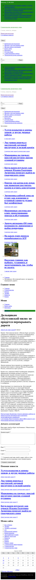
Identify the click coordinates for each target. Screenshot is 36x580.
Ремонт (6, 292)
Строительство (9, 290)
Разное (6, 296)
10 (3, 560)
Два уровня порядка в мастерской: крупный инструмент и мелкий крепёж (18, 9)
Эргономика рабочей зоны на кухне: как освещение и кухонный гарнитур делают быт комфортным (19, 199)
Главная (6, 288)
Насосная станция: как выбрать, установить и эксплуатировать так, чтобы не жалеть (18, 264)
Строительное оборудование (13, 544)
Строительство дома (10, 548)
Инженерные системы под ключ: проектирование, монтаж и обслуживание (17, 213)
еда (5, 530)
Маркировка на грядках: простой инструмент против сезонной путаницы (18, 12)
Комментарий (6, 432)
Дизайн (6, 293)
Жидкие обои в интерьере (12, 47)
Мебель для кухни (10, 536)
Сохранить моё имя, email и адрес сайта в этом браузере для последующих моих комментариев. (16, 458)
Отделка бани (8, 52)
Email (3, 450)
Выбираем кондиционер (12, 44)
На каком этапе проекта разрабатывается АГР (16, 237)
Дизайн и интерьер (10, 528)
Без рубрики (8, 525)
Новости (7, 295)
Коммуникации (9, 533)
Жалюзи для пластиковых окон (14, 45)
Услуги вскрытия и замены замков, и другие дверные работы (18, 132)
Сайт (2, 454)
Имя (3, 447)
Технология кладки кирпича (13, 55)
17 (3, 563)
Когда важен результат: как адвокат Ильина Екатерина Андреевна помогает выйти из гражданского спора (18, 17)
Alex (2, 330)
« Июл (17, 570)
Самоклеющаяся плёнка (11, 53)
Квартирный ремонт (10, 531)
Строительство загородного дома (11, 27)
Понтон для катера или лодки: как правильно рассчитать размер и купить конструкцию (19, 185)
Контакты (7, 50)
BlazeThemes (12, 576)
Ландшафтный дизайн (11, 534)
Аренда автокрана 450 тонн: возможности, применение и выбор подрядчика (18, 225)
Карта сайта (8, 48)
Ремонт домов (8, 543)
